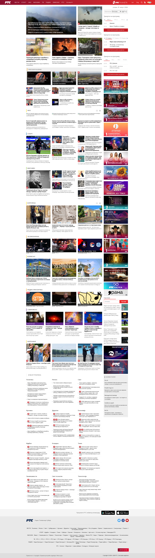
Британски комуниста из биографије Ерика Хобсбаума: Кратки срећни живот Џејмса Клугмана (90, 122)
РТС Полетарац (117, 539)
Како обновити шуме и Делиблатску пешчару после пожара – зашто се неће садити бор (89, 81)
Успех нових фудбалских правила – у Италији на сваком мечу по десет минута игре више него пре (37, 469)
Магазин (36, 2)
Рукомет (70, 532)
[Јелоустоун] (116, 231)
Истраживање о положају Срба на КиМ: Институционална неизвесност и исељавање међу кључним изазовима (63, 80)
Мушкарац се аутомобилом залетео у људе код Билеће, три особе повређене (63, 401)
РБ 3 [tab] (119, 59)
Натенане (31, 341)
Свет (79, 380)
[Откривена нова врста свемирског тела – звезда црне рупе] (54, 318)
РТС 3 (47, 539)
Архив (77, 543)
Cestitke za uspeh (109, 403)
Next (127, 20)
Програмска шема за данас (115, 30)
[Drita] (116, 260)
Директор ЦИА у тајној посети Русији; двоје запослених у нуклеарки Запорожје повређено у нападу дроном (93, 89)
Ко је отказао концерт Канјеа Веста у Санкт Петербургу (67, 185)
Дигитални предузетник (111, 535)
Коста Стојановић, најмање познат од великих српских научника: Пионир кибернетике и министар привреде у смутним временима (36, 123)
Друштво (55, 410)
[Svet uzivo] (116, 144)
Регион (54, 380)
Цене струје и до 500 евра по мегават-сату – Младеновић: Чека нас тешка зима (90, 425)
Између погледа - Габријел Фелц (35, 251)
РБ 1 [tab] (107, 59)
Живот (36, 535)
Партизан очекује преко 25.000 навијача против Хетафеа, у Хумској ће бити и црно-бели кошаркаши (93, 138)
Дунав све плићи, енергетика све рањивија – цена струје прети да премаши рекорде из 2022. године (89, 421)
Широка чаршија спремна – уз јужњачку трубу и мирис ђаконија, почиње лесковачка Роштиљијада (38, 487)
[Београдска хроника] (116, 158)
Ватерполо (77, 532)
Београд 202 (70, 542)
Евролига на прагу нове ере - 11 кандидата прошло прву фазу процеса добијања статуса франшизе (37, 80)
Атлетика (84, 532)
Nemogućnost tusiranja (111, 395)
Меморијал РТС (111, 532)
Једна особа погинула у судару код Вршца (65, 100)
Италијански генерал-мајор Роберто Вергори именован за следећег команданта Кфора (36, 395)
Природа (100, 535)
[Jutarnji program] (116, 129)
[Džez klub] (116, 202)
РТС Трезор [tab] (115, 38)
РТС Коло (92, 539)
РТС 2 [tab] (115, 19)
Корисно (31, 256)
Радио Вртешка (113, 542)
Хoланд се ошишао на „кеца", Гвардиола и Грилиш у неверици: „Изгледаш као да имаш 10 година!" (62, 495)
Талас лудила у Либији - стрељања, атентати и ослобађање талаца (63, 58)
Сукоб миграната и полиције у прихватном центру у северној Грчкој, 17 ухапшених (64, 392)
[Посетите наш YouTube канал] (127, 520)
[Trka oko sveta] (116, 86)
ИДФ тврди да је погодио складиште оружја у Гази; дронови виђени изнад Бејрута (89, 403)
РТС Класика (84, 539)
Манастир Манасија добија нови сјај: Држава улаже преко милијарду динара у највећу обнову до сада (37, 226)
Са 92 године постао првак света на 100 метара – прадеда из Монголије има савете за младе (69, 174)
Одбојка (64, 532)
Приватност (29, 555)
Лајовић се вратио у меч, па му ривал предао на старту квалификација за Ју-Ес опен (89, 454)
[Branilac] (116, 100)
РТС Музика (108, 539)
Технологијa (82, 476)
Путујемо (65, 535)
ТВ (43, 2)
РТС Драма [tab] (109, 38)
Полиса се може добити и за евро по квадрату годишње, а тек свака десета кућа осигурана (90, 436)
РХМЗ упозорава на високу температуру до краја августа (61, 425)
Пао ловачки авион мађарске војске (62, 383)
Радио (48, 2)
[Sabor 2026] (116, 188)
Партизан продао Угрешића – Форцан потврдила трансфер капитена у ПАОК (69, 152)
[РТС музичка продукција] (116, 352)
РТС (63, 2)
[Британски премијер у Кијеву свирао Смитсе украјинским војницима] (81, 193)
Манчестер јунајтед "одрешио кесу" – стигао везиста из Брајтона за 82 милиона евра (38, 464)
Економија (81, 410)
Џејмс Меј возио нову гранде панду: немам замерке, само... (90, 490)
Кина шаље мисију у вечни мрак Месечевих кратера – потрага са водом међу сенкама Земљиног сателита (89, 481)
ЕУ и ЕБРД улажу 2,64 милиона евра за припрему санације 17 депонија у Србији (89, 431)
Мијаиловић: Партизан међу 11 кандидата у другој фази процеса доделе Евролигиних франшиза (93, 148)
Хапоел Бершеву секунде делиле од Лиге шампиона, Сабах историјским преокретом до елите (37, 157)
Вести (17, 2)
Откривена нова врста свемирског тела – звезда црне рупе (54, 328)
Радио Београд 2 (49, 542)
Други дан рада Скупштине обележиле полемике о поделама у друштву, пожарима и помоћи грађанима (67, 89)
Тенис (80, 443)
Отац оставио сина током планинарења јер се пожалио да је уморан (38, 496)
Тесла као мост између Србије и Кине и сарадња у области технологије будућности (92, 329)
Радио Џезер (122, 542)
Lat (133, 2)
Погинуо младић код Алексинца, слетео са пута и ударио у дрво (36, 421)
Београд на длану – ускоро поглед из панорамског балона (38, 491)
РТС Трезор (99, 539)
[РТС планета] (120, 2)
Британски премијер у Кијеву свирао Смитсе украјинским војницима (92, 192)
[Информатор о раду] (116, 367)
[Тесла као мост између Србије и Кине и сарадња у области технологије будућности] (93, 318)
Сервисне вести (107, 528)
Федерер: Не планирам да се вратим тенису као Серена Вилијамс (89, 468)
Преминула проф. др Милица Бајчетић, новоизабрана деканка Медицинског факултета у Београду (63, 431)
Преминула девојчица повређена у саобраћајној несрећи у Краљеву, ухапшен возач (37, 59)
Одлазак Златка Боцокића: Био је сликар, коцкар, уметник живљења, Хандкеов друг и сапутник (64, 122)
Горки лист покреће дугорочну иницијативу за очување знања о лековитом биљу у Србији (64, 280)
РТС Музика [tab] (122, 38)
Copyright (36, 555)
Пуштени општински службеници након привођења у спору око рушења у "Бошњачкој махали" (37, 390)
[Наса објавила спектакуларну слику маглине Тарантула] (74, 318)
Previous (104, 20)
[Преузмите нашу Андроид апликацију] (108, 513)
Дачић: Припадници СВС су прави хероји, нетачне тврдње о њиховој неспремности (64, 435)
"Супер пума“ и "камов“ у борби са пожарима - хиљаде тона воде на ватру (88, 28)
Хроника (29, 410)
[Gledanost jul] (116, 173)
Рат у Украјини (93, 528)
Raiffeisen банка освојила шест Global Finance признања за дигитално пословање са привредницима (38, 280)
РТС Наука (60, 539)
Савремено (32, 310)
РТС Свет (53, 539)
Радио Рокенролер (92, 542)
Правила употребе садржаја (48, 555)
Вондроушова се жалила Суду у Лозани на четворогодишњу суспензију (89, 464)
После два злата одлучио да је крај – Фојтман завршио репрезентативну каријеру (63, 469)
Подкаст (125, 528)
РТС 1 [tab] (108, 19)
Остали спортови (101, 532)
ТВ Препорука (33, 237)
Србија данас (52, 528)
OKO (29, 2)
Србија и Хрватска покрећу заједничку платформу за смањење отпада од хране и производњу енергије (93, 101)
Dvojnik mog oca (109, 388)
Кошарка (55, 443)
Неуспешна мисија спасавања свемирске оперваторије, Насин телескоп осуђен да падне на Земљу (89, 499)
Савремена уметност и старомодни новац (89, 225)
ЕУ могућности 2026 (77, 529)
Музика (51, 535)
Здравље (81, 535)
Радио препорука (34, 290)
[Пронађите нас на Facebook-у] (123, 520)
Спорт (23, 2)
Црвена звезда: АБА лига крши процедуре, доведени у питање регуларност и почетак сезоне (62, 459)
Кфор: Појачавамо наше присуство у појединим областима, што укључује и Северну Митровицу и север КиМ (90, 59)
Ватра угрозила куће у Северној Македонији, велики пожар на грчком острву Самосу (62, 387)
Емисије (56, 2)
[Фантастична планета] (116, 115)
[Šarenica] (116, 246)
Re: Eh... (107, 410)
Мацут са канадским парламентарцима (37, 399)
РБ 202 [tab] (125, 59)
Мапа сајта (123, 550)
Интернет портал (94, 546)
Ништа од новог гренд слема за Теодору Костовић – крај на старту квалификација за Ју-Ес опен (93, 158)
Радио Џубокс (103, 542)
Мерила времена (82, 528)
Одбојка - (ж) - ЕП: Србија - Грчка (87, 251)
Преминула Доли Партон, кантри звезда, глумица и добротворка (36, 190)
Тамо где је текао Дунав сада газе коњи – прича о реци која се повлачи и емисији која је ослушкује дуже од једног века (64, 364)
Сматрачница (117, 528)
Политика (29, 380)
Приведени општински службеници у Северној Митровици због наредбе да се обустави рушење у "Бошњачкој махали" (38, 404)
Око (29, 110)
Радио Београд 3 (60, 542)
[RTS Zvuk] (116, 217)
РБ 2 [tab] (113, 59)
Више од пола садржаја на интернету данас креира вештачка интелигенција (89, 494)
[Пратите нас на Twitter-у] (119, 520)
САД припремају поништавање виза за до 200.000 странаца (89, 387)
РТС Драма (68, 539)
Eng (137, 2)
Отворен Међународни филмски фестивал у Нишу (111, 314)
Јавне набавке (77, 546)
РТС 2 (42, 539)
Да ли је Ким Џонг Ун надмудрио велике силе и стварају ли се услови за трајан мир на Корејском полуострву (89, 364)
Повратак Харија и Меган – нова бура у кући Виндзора (38, 363)
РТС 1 (37, 539)
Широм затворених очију (85, 304)
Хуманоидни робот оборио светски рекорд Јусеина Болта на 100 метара (89, 485)
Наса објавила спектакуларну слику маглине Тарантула (71, 328)
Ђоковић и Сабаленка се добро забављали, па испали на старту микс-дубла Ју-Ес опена (69, 140)
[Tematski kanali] (116, 289)
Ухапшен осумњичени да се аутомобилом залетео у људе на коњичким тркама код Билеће (63, 397)
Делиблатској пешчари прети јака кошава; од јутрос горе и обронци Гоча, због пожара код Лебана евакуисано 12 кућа (49, 24)
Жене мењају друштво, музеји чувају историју (36, 302)
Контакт (62, 546)
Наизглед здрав (80, 536)
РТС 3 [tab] (122, 19)
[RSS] (145, 2)
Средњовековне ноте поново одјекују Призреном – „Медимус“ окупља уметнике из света (63, 226)
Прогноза (108, 11)
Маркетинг (69, 546)
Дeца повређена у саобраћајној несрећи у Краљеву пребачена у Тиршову (38, 432)
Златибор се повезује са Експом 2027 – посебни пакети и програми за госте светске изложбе (89, 280)
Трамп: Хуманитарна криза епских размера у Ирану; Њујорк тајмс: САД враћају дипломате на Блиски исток (41, 101)
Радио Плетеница (80, 542)
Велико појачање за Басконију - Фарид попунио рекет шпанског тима (62, 464)
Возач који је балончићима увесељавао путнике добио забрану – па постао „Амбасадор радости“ (37, 501)
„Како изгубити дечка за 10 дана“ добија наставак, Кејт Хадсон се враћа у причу (93, 172)
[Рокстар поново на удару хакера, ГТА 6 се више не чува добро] (35, 318)
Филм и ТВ (89, 535)
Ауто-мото (91, 532)
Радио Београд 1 (38, 542)
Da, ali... (106, 380)
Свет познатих (57, 476)
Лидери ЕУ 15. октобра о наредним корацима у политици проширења (88, 397)
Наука (95, 535)
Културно (31, 203)
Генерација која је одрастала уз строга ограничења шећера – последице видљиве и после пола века (93, 183)
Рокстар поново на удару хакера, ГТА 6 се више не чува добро (34, 328)
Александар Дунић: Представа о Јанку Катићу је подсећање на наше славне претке (62, 485)
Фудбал (29, 443)
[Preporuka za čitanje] (116, 275)
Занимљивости (31, 476)
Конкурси (85, 546)
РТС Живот (76, 539)
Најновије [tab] (107, 298)
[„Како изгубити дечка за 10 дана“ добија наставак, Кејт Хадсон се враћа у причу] (81, 173)
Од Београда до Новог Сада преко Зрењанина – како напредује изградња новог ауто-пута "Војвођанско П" (89, 415)
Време (100, 528)
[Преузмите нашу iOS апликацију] (122, 513)
